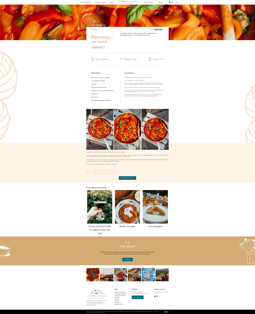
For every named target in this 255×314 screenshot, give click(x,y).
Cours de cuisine (148, 2)
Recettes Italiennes (85, 2)
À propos (111, 2)
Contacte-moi (137, 297)
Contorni (93, 25)
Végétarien (99, 25)
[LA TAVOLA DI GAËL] (127, 2)
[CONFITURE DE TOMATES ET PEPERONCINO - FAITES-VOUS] (120, 274)
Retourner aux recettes (127, 177)
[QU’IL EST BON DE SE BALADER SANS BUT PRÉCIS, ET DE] (106, 274)
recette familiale (101, 171)
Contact (160, 2)
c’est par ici (114, 164)
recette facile (90, 171)
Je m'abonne (127, 259)
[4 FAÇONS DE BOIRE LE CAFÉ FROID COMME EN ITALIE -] (134, 274)
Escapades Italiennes (100, 2)
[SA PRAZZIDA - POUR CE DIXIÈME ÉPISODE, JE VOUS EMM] (92, 274)
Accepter (166, 311)
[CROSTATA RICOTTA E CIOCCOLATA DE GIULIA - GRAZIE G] (148, 274)
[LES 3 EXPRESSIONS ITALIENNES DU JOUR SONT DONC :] (162, 274)
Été (104, 25)
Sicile (88, 25)
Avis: (152, 29)
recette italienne (112, 171)
